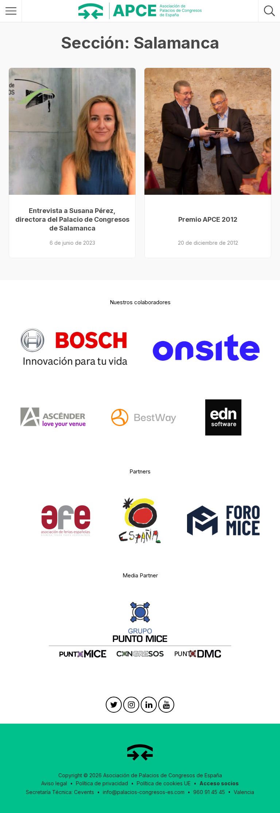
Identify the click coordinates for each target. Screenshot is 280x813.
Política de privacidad (102, 783)
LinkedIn (148, 706)
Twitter (113, 706)
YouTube (166, 706)
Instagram (131, 706)
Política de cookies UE (164, 783)
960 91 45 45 (209, 792)
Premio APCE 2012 (207, 219)
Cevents (84, 792)
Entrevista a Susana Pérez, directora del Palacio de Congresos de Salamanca (72, 219)
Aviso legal (54, 783)
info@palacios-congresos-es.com (143, 792)
